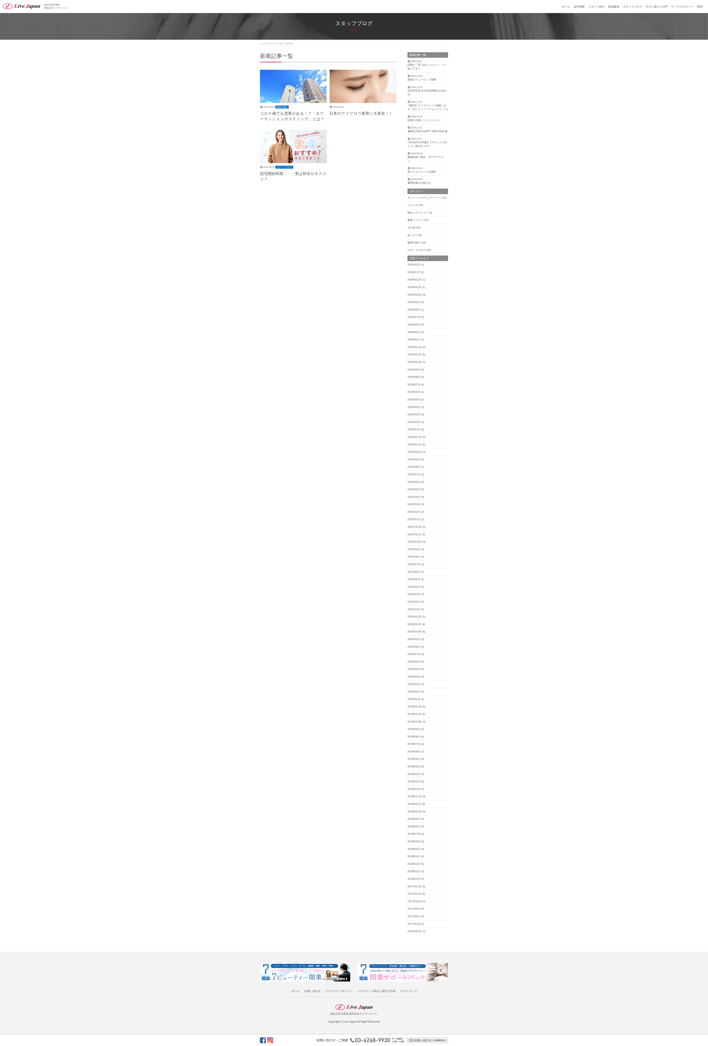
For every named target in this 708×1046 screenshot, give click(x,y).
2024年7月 (413, 317)
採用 (699, 6)
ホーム (566, 6)
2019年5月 (413, 758)
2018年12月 (414, 796)
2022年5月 (413, 489)
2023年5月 (413, 399)
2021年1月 (413, 609)
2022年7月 (413, 474)
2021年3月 (413, 594)
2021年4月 (413, 586)
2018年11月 (414, 803)
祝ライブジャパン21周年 (421, 171)
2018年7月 (413, 833)
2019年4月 (413, 766)
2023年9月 (413, 369)
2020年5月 (413, 669)
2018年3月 (413, 863)
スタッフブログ (632, 6)
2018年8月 (413, 826)
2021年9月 (413, 549)
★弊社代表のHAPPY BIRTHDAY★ (427, 131)
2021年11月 (414, 534)
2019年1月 (413, 788)
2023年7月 (413, 384)
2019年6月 (413, 751)
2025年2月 (413, 264)
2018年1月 (413, 878)
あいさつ (412, 235)
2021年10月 (414, 541)
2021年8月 (413, 556)
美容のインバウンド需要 (421, 79)
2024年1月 (413, 339)
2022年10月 (414, 451)
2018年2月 (413, 871)
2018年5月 (413, 848)
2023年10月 (414, 362)
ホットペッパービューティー (424, 197)
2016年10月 (414, 931)
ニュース (412, 205)
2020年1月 (413, 699)
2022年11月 (414, 444)
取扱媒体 (613, 6)
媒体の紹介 (282, 107)
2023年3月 (413, 414)
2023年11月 (414, 354)
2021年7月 (413, 564)
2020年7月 (413, 654)
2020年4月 (413, 676)
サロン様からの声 (657, 6)
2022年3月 (413, 504)
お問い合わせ (312, 990)
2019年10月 (414, 721)
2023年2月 (413, 422)
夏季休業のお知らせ (419, 182)
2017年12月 (414, 886)
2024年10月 (414, 294)
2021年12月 (414, 526)
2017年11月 (414, 893)
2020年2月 (413, 691)
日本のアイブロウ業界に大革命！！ (361, 113)
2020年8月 (413, 646)
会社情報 (579, 6)
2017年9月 (413, 908)
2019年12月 (414, 706)
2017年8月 (413, 916)
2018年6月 (413, 841)
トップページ (266, 43)
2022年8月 (413, 466)
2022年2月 (413, 511)
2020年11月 (414, 624)
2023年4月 (413, 407)
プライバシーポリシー (339, 990)
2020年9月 (413, 639)
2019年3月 (413, 774)
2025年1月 (413, 272)
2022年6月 (413, 481)
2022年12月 (414, 436)
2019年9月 (413, 729)
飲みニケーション (417, 212)
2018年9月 (413, 818)
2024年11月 (414, 287)
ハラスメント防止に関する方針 (376, 990)
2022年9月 (413, 459)
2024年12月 (414, 279)
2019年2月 (413, 781)
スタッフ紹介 (596, 6)
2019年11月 (414, 714)
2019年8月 (413, 736)
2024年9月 (413, 302)
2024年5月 (413, 332)
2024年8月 (413, 309)
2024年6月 (413, 324)
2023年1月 (413, 429)
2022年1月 (413, 519)
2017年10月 (414, 901)
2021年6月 (413, 571)
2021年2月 (413, 601)
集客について (415, 219)
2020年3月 (413, 684)
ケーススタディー (682, 6)
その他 (411, 227)
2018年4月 (413, 856)
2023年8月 (413, 376)
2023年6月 (413, 391)
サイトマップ (408, 990)
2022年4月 (413, 496)
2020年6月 (413, 661)
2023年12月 (414, 347)
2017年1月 (413, 923)
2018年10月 (414, 811)
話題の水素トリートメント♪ (423, 120)
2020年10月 (414, 631)
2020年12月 (414, 616)
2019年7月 (413, 743)
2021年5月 (413, 579)
